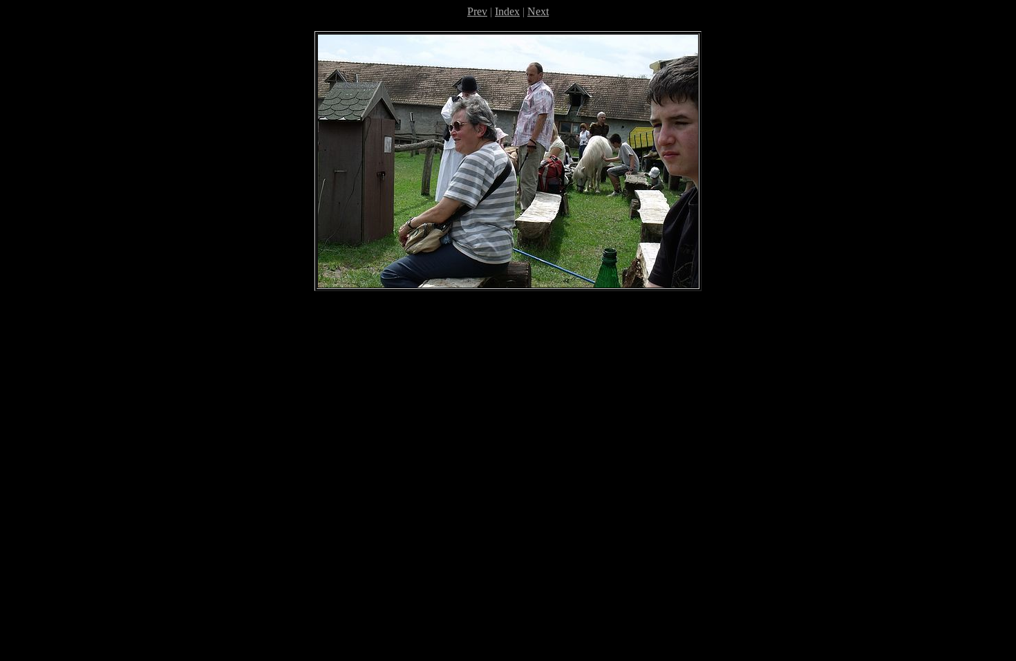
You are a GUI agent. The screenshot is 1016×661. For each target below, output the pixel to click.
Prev (477, 11)
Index (507, 11)
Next (538, 11)
